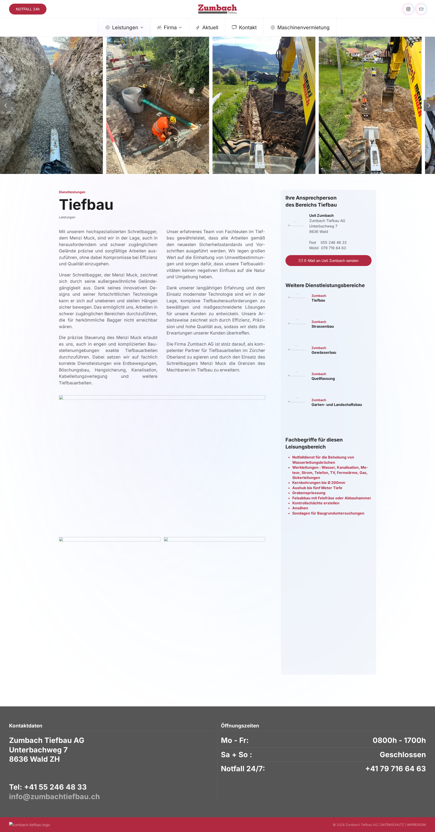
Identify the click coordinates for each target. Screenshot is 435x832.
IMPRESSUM (416, 825)
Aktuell (210, 27)
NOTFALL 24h (28, 9)
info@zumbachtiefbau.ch (54, 796)
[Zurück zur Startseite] (217, 9)
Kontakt (248, 27)
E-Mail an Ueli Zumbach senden (331, 260)
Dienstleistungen (72, 192)
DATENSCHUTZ (392, 825)
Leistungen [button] (125, 27)
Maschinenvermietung (303, 27)
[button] (5, 105)
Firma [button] (170, 27)
